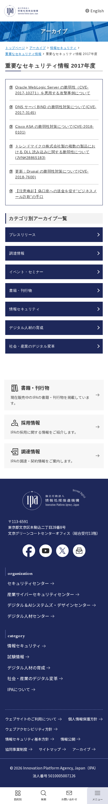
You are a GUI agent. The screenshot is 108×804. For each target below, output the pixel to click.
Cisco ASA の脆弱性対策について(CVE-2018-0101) (54, 129)
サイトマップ (50, 749)
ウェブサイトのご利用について (31, 719)
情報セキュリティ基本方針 (27, 739)
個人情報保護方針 (83, 719)
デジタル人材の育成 (26, 667)
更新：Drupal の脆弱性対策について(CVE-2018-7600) (52, 174)
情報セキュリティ (63, 48)
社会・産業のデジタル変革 (32, 678)
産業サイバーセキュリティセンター (40, 594)
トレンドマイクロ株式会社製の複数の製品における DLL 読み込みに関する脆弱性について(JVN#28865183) (55, 152)
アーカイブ (37, 48)
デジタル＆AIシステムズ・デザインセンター (49, 605)
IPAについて (18, 689)
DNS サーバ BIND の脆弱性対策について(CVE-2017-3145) (55, 110)
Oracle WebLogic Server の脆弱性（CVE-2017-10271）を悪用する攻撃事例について (52, 90)
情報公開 (68, 739)
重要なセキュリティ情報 (23, 54)
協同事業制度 (16, 749)
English (94, 11)
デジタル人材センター (28, 616)
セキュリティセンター (28, 583)
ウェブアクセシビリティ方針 (28, 729)
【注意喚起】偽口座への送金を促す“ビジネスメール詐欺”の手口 (56, 194)
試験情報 (15, 656)
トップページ (15, 48)
